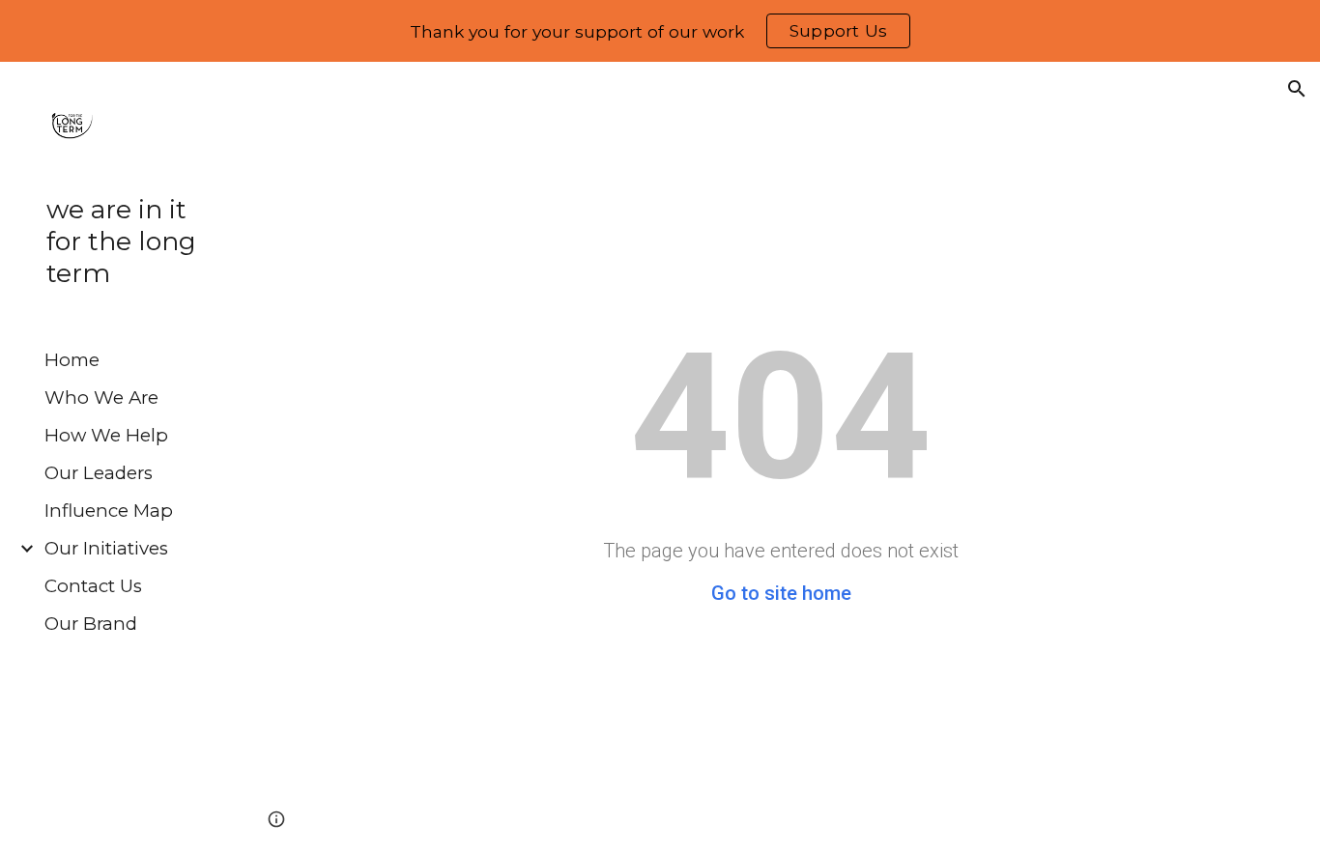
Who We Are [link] (101, 397)
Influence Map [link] (108, 510)
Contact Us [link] (93, 586)
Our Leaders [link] (98, 473)
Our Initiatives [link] (106, 548)
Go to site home (781, 593)
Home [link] (72, 360)
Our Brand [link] (90, 623)
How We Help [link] (106, 435)
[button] (1297, 89)
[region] (660, 31)
